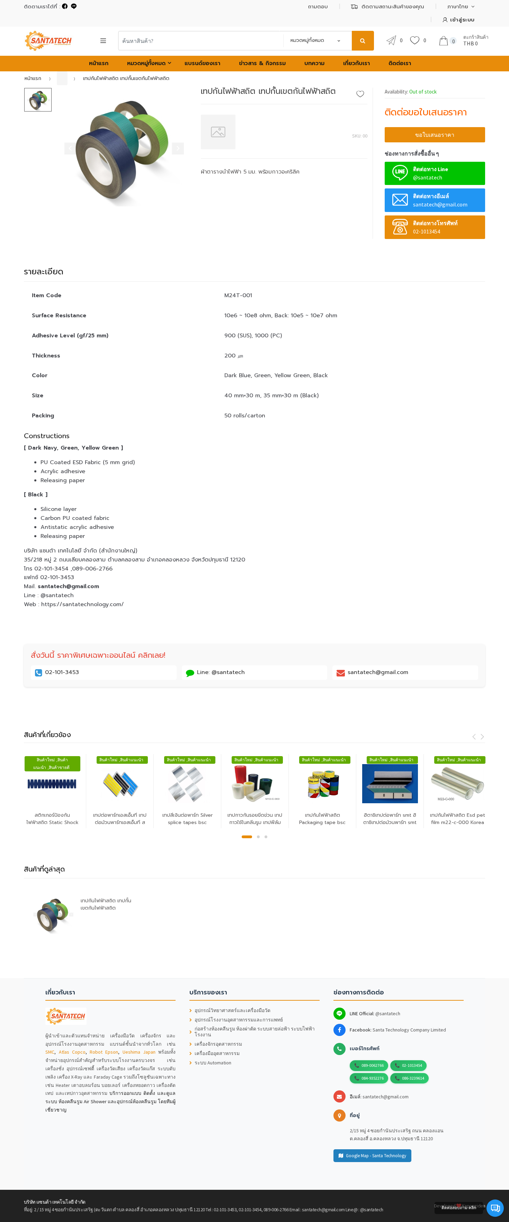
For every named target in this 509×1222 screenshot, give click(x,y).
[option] (121, 147)
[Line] (73, 6)
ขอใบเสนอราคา (434, 134)
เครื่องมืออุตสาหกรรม (217, 1053)
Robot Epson (104, 1052)
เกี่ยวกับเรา (356, 63)
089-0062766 (372, 1065)
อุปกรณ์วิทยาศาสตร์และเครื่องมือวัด (232, 1010)
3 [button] (266, 836)
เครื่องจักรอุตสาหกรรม (218, 1044)
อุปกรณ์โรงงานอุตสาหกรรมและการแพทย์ (239, 1020)
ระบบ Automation (213, 1063)
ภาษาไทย (457, 6)
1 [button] (247, 836)
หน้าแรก (98, 63)
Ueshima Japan (139, 1052)
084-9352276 (372, 1078)
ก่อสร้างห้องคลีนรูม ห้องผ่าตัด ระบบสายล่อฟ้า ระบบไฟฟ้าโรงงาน (255, 1032)
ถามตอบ (318, 6)
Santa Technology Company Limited (409, 1030)
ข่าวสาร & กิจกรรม (262, 63)
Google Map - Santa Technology (376, 1156)
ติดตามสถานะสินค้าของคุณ (392, 6)
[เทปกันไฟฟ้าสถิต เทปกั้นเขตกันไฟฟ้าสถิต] (121, 147)
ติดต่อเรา (400, 63)
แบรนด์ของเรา (202, 63)
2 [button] (258, 836)
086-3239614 (413, 1078)
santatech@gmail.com (386, 1096)
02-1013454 (412, 1065)
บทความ (314, 63)
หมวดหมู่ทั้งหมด (146, 63)
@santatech (387, 1013)
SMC (49, 1052)
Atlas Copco (72, 1052)
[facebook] (64, 6)
